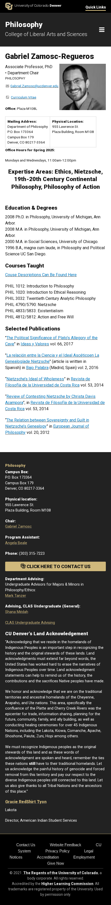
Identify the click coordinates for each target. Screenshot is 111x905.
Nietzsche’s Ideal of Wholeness (35, 379)
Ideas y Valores (35, 344)
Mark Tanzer (15, 596)
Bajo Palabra (37, 367)
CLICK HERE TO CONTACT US (58, 566)
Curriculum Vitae (23, 97)
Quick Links (95, 7)
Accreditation (48, 857)
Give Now (55, 863)
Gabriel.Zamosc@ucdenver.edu (34, 86)
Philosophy (15, 465)
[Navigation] (102, 29)
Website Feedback (65, 845)
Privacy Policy (57, 851)
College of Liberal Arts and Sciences (46, 34)
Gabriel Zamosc (18, 526)
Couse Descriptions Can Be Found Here (41, 274)
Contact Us (25, 845)
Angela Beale (16, 543)
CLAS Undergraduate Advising (30, 623)
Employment (84, 857)
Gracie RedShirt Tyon (25, 801)
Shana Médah (16, 612)
